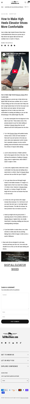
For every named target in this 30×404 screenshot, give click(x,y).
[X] (5, 45)
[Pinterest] (9, 45)
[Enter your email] (27, 381)
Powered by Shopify (24, 397)
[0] (28, 2)
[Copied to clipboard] (15, 45)
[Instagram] (10, 343)
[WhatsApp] (12, 45)
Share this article (7, 42)
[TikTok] (22, 343)
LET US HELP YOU (7, 360)
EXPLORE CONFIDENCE (9, 366)
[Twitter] (6, 343)
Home (2, 7)
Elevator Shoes (20, 95)
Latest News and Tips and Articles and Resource (14, 7)
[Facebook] (2, 45)
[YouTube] (14, 343)
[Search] (25, 2)
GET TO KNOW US (7, 355)
